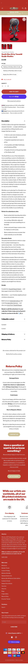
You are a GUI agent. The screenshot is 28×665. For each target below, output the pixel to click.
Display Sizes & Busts (7, 583)
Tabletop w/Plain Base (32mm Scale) (12, 70)
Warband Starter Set (7, 575)
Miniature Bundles (6, 573)
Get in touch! (13, 476)
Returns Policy (5, 596)
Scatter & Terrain (6, 581)
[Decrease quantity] (2, 86)
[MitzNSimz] (14, 8)
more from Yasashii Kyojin (14, 305)
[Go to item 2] (9, 46)
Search (3, 607)
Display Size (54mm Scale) (9, 74)
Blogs (3, 591)
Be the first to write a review (14, 354)
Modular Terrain (5, 568)
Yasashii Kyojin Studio (15, 289)
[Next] (26, 3)
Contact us (14, 434)
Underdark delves (15, 301)
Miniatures (4, 565)
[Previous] (1, 3)
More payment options (14, 101)
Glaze (21, 660)
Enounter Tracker (6, 599)
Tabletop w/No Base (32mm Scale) (11, 66)
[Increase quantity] (8, 86)
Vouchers (4, 586)
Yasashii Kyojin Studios (8, 52)
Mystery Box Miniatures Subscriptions (11, 578)
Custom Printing (6, 570)
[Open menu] (2, 8)
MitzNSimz (12, 660)
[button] (14, 354)
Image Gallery (5, 593)
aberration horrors (12, 303)
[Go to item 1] (4, 46)
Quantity (4, 83)
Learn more (4, 557)
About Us (4, 588)
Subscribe (14, 626)
